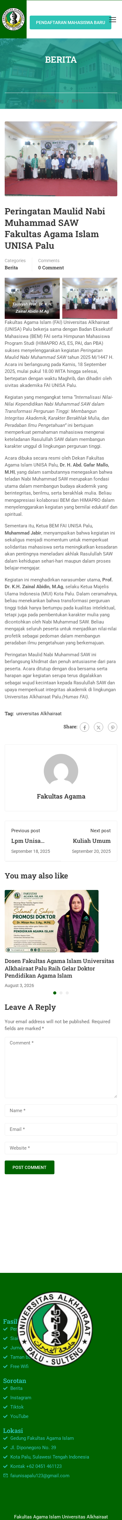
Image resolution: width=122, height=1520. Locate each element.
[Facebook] (84, 727)
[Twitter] (98, 727)
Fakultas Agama (61, 796)
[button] (54, 993)
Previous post (25, 830)
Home (40, 100)
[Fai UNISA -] (13, 19)
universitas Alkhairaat (39, 713)
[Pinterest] (112, 727)
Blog (59, 100)
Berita (78, 100)
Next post (100, 830)
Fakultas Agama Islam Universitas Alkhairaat (61, 1517)
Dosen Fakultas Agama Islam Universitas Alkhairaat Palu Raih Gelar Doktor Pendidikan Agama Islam (59, 968)
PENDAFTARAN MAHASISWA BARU (70, 22)
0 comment (51, 267)
